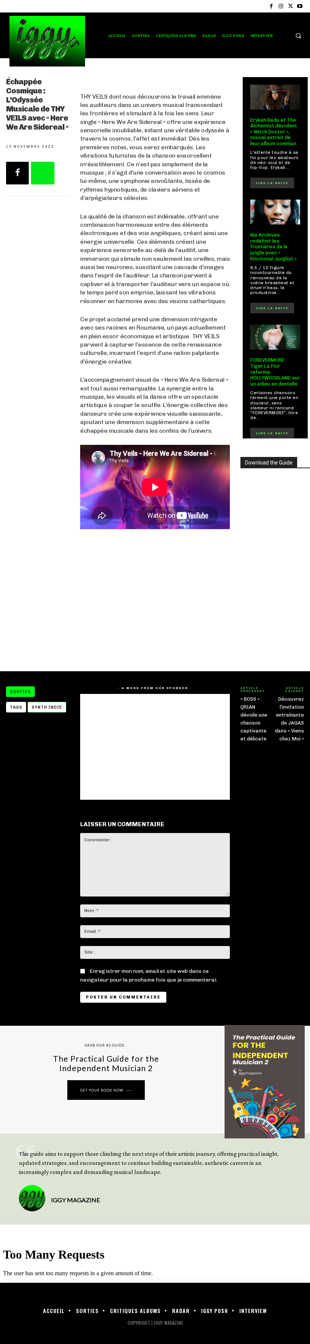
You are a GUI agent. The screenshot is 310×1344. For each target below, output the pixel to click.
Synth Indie (47, 707)
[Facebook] (271, 6)
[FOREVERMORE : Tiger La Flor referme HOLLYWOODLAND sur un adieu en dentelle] (275, 337)
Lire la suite (272, 183)
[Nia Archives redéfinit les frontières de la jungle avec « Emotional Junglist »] (275, 212)
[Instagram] (280, 6)
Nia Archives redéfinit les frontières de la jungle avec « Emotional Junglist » (273, 246)
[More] (42, 173)
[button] (298, 35)
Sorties (20, 691)
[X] (290, 6)
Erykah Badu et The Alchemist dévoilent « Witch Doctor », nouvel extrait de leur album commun (273, 131)
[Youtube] (300, 6)
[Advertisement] (155, 600)
